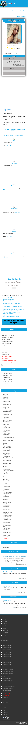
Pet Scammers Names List (7, 676)
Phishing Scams (6, 400)
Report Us (4, 628)
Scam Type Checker (6, 383)
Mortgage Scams (6, 526)
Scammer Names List (7, 645)
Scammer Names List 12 (7, 667)
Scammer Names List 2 (7, 647)
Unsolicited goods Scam (7, 463)
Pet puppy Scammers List (6, 339)
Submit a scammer (21, 16)
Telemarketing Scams (7, 477)
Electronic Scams (6, 521)
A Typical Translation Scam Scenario (9, 315)
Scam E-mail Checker (7, 377)
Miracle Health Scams (7, 482)
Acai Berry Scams (6, 418)
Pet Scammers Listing (7, 678)
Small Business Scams (7, 493)
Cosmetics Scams (6, 469)
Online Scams (5, 10)
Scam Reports (4, 347)
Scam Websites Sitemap (7, 699)
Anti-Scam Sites (6, 710)
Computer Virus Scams (7, 436)
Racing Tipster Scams (7, 532)
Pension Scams (6, 503)
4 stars (13, 282)
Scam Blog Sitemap (6, 716)
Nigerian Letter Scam (7, 411)
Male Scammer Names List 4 (8, 675)
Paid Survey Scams (6, 433)
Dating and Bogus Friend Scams (9, 474)
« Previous (6, 129)
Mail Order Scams (6, 456)
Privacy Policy (5, 714)
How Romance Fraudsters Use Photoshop (11, 307)
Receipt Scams (6, 500)
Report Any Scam (6, 695)
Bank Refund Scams (7, 454)
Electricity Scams (6, 490)
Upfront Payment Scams (7, 451)
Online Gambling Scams (7, 459)
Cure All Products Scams (7, 417)
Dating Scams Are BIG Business (9, 297)
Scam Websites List (6, 697)
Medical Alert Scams (6, 401)
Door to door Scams (6, 453)
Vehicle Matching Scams (7, 512)
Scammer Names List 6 (7, 654)
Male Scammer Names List (8, 669)
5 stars (8, 282)
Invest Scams (5, 408)
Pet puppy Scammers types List (7, 341)
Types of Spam (5, 632)
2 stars (11, 285)
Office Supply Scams (7, 502)
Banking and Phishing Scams (8, 437)
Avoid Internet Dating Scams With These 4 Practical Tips (13, 309)
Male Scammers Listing (7, 690)
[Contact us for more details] (20, 607)
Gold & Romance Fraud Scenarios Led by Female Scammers (14, 310)
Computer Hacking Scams (8, 449)
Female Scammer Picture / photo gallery (9, 362)
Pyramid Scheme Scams (7, 414)
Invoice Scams (5, 523)
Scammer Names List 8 (7, 658)
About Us (4, 619)
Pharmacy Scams (6, 489)
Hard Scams (5, 499)
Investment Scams (6, 450)
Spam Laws (5, 626)
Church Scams (5, 423)
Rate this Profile (13, 50)
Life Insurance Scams (7, 525)
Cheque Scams (6, 498)
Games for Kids (6, 546)
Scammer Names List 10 (7, 664)
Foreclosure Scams (6, 509)
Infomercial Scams (6, 522)
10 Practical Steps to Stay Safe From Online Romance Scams (14, 305)
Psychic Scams (6, 529)
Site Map (4, 707)
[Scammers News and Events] (21, 564)
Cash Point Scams (6, 513)
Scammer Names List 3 (7, 649)
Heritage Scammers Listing (8, 684)
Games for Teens (6, 547)
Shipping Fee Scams (7, 508)
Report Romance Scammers (7, 356)
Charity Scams (5, 443)
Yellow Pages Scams (7, 480)
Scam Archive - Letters (6, 354)
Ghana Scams (5, 394)
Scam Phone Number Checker (8, 381)
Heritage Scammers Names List (8, 680)
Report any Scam (5, 358)
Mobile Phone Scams (7, 446)
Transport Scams (6, 407)
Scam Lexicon (5, 640)
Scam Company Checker (7, 375)
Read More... (10, 145)
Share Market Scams (7, 516)
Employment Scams (6, 441)
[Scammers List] (22, 578)
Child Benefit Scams (6, 486)
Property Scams (6, 506)
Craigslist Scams (6, 431)
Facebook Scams (6, 397)
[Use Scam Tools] (22, 592)
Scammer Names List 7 (7, 656)
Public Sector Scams (7, 531)
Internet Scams (5, 398)
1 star (16, 285)
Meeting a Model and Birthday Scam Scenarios (11, 312)
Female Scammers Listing (7, 692)
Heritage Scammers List (6, 343)
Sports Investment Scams (7, 492)
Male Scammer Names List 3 (8, 673)
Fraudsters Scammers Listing (8, 688)
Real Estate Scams (6, 427)
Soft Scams (5, 476)
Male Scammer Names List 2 (8, 671)
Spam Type (5, 625)
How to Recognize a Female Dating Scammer (11, 303)
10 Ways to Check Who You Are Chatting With (11, 317)
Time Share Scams (6, 535)
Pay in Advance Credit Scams (8, 413)
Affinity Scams (5, 473)
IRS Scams (5, 483)
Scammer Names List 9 (7, 662)
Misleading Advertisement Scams (9, 485)
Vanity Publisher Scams (7, 464)
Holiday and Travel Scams (8, 440)
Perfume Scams (6, 434)
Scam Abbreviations (6, 642)
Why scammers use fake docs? (8, 299)
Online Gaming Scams (7, 460)
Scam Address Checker (7, 373)
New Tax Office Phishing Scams (9, 457)
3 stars (19, 282)
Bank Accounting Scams (7, 515)
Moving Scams (5, 426)
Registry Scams (6, 496)
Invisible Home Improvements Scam (9, 428)
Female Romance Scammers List (8, 335)
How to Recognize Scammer (8, 300)
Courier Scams (5, 518)
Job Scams (5, 466)
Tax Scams (5, 462)
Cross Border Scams (7, 519)
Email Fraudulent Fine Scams (8, 470)
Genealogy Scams (6, 472)
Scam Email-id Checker (7, 379)
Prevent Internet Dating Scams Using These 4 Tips (12, 306)
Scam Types (5, 623)
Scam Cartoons (4, 350)
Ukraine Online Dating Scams (8, 313)
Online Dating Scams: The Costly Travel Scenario (12, 316)
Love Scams (5, 395)
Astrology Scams (6, 467)
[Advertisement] (14, 92)
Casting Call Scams (6, 421)
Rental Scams (5, 444)
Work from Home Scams (7, 420)
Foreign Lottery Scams (7, 404)
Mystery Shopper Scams (7, 410)
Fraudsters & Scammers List (7, 345)
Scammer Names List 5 (7, 652)
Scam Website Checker (6, 333)
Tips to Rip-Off (5, 702)
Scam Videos (4, 352)
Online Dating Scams (7, 447)
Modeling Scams (6, 424)
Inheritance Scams (6, 505)
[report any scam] (2, 364)
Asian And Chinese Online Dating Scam (10, 302)
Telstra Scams (5, 479)
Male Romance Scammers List (7, 337)
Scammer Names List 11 (7, 666)
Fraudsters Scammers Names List (9, 686)
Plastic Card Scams (6, 528)
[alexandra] (14, 33)
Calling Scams (5, 495)
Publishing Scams (6, 430)
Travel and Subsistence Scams (8, 536)
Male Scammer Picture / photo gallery (9, 360)
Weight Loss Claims (6, 405)
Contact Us (5, 621)
